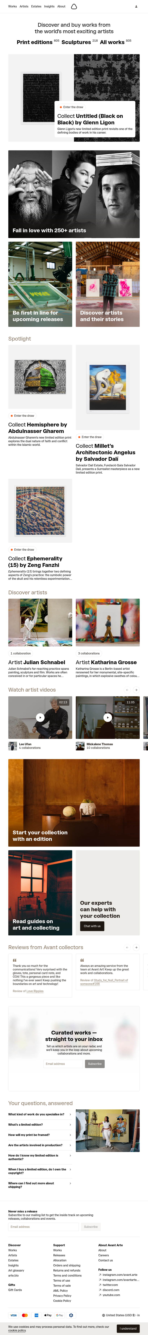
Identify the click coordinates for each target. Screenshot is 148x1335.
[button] (40, 717)
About (61, 6)
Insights (49, 6)
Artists (24, 6)
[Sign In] (136, 6)
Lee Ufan (25, 744)
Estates (36, 6)
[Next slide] (136, 690)
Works (12, 6)
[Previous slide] (127, 690)
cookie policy (16, 1330)
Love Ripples (35, 991)
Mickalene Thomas (100, 744)
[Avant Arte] (74, 6)
